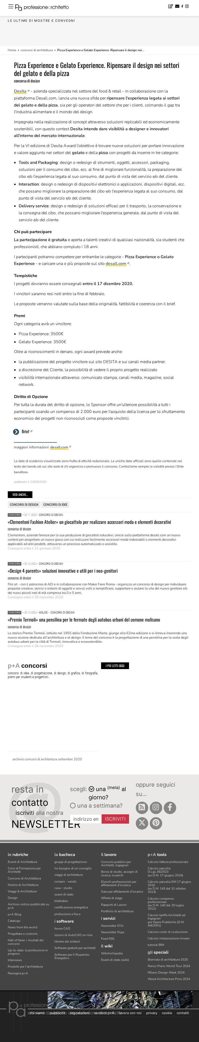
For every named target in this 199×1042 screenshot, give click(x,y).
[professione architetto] (45, 8)
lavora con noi (130, 1012)
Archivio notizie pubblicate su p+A (28, 906)
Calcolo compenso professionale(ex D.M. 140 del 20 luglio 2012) (166, 904)
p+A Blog (14, 914)
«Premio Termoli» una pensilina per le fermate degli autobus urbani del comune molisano (84, 619)
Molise (43, 612)
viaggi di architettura (68, 875)
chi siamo (37, 1012)
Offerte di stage (111, 898)
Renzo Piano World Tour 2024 (169, 966)
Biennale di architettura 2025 (168, 959)
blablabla (61, 901)
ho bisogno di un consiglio (73, 868)
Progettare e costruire (23, 934)
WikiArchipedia (112, 953)
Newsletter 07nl (112, 926)
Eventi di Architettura (22, 862)
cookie (167, 1012)
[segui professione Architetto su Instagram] (156, 808)
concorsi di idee (55, 505)
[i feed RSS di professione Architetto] (142, 808)
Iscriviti (115, 819)
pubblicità (57, 1012)
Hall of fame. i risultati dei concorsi (26, 942)
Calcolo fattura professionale (168, 862)
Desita (20, 91)
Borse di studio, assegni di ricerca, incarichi (119, 873)
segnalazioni (79, 1012)
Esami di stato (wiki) (115, 960)
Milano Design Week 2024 (166, 972)
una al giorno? (107, 793)
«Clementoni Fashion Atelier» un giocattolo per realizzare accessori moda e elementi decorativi (89, 521)
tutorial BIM (156, 945)
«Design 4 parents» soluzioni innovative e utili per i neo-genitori (63, 570)
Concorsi (14, 515)
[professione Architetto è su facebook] (170, 808)
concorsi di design (24, 505)
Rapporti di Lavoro (114, 905)
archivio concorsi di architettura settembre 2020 (47, 759)
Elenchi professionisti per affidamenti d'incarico (118, 883)
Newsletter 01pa (112, 932)
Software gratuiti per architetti (75, 948)
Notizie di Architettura (23, 885)
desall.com (116, 263)
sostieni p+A (104, 1012)
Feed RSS (107, 939)
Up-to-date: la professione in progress (28, 952)
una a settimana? (99, 805)
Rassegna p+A (18, 973)
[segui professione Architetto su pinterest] (156, 823)
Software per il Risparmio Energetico (71, 956)
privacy (151, 1012)
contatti (183, 1012)
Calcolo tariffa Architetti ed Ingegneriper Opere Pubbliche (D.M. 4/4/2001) (166, 920)
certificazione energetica (71, 907)
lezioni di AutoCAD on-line (73, 935)
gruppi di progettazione (70, 862)
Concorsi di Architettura (24, 878)
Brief (25, 431)
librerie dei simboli (67, 941)
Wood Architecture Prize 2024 (169, 979)
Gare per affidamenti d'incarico (122, 892)
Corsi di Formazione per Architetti (24, 870)
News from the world (22, 927)
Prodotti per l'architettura (25, 966)
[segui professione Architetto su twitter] (142, 823)
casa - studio (63, 888)
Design (13, 898)
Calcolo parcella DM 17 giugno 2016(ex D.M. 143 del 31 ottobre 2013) (169, 887)
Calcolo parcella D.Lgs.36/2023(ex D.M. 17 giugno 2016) (165, 871)
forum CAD (62, 928)
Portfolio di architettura (117, 911)
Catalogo (14, 921)
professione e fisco (67, 914)
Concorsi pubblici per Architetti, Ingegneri (116, 863)
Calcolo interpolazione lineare (168, 938)
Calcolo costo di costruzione (168, 932)
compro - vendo (65, 881)
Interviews (15, 960)
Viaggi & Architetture (22, 891)
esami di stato (64, 894)
